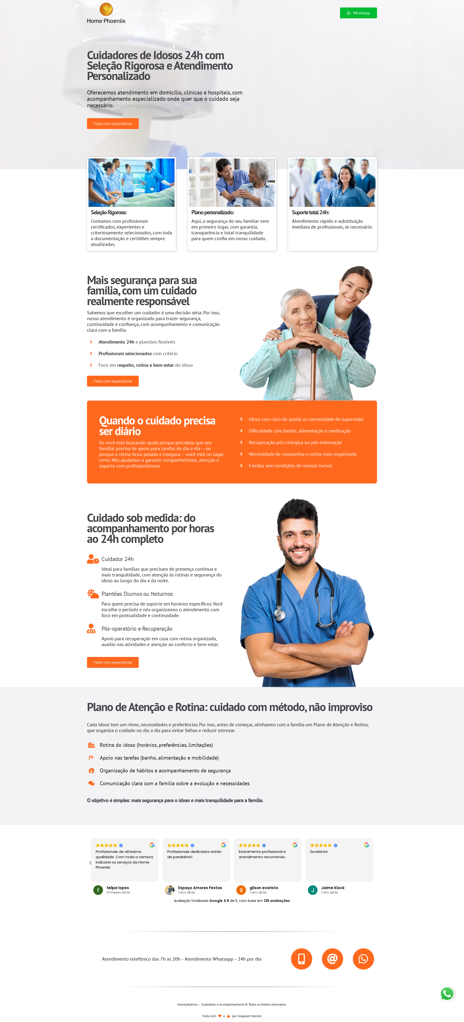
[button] (373, 862)
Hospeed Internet (249, 1016)
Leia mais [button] (103, 874)
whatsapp (447, 989)
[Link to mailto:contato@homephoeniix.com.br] (332, 959)
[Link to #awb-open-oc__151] (363, 959)
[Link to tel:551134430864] (301, 959)
